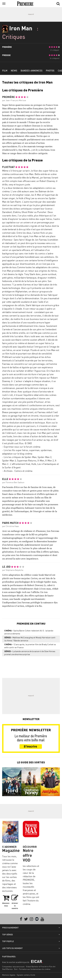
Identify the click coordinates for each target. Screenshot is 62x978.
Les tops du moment (12, 948)
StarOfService (7, 969)
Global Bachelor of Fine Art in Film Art (40, 966)
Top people (8, 941)
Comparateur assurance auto (13, 966)
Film (4, 70)
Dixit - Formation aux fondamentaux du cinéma (32, 969)
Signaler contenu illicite (26, 975)
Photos (50, 70)
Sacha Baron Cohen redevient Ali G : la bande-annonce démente (29, 632)
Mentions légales (8, 975)
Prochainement (10, 928)
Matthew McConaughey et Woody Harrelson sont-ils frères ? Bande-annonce (30, 639)
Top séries (7, 934)
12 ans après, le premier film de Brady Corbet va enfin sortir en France (30, 646)
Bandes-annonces (31, 70)
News (14, 70)
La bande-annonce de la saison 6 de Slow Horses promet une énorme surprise (29, 652)
